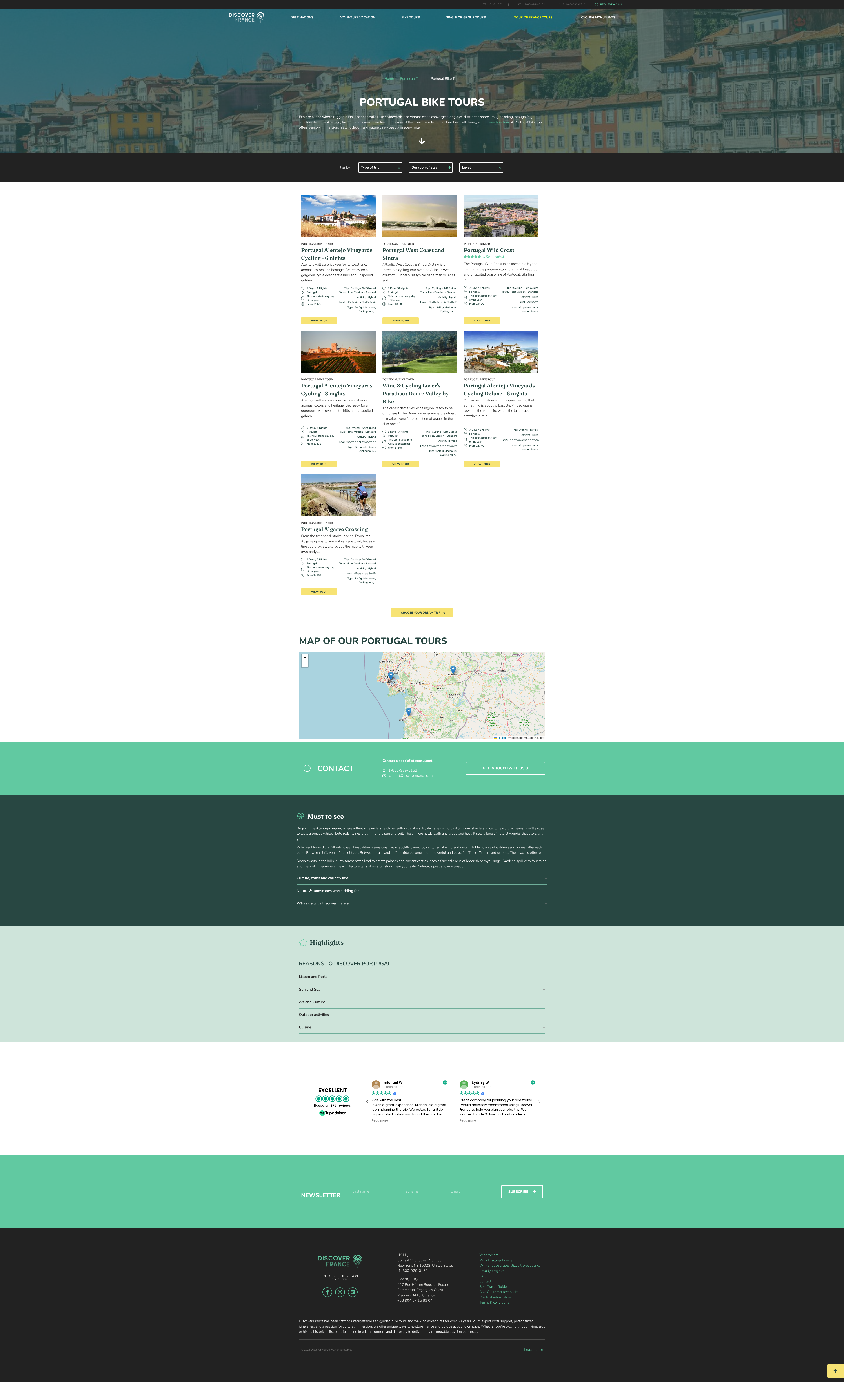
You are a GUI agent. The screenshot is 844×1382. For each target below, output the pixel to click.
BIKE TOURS (411, 17)
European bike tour (494, 122)
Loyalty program (492, 1270)
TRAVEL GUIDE (492, 4)
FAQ (482, 1276)
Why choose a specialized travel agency (509, 1265)
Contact (485, 1281)
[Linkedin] (353, 1292)
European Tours (412, 78)
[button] (391, 676)
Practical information (495, 1297)
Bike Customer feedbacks (498, 1291)
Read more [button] (380, 1121)
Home (389, 78)
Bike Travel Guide (493, 1286)
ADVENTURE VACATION (357, 17)
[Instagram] (340, 1292)
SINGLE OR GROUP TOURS (466, 17)
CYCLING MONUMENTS (598, 17)
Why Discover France (495, 1260)
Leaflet (501, 737)
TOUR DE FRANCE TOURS (533, 17)
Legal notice (533, 1349)
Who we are (488, 1255)
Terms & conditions (494, 1302)
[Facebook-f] (327, 1292)
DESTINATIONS (302, 17)
